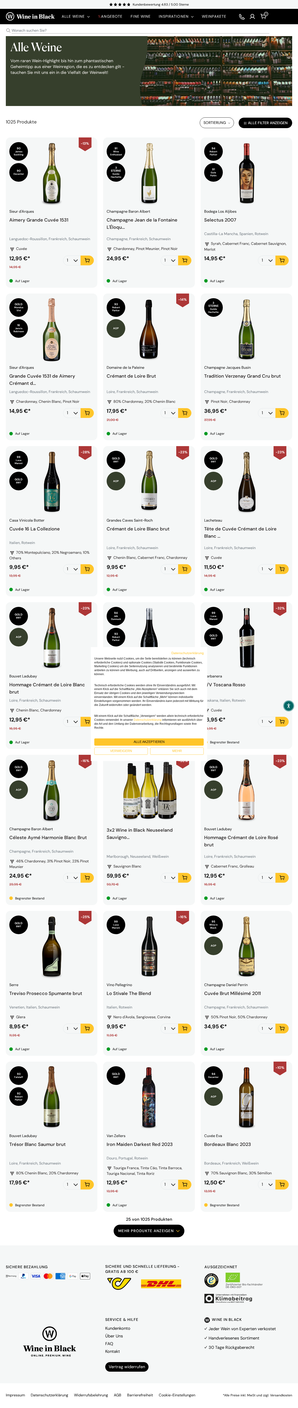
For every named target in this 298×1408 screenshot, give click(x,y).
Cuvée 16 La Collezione (34, 529)
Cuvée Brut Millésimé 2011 (232, 993)
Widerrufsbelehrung (91, 1395)
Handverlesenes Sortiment (234, 1338)
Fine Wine (141, 16)
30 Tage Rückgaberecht (231, 1347)
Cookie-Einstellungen (177, 1395)
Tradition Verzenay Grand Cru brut (242, 376)
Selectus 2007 (220, 220)
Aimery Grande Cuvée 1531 (38, 220)
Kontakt (112, 1351)
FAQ (109, 1343)
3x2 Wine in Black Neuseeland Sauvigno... (140, 833)
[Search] (8, 30)
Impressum (15, 1395)
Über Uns (114, 1336)
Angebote (110, 16)
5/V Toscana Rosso (224, 685)
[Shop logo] (30, 16)
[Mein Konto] (252, 16)
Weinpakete (214, 16)
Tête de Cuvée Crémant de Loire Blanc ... (240, 532)
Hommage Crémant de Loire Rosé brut (241, 840)
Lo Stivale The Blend (129, 993)
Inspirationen (174, 16)
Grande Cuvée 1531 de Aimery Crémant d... (42, 379)
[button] (288, 705)
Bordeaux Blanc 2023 (227, 1144)
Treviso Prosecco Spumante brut (45, 993)
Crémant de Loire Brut (131, 376)
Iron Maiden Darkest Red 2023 (140, 1144)
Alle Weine (73, 16)
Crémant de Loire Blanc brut (138, 529)
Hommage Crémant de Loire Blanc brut (47, 688)
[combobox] (149, 30)
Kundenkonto (117, 1328)
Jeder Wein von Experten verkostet (242, 1329)
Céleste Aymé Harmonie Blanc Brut (48, 837)
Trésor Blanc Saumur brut (37, 1144)
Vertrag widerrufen (127, 1367)
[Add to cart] (87, 260)
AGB (117, 1395)
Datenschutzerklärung (49, 1395)
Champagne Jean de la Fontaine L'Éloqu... (142, 223)
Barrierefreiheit (140, 1395)
